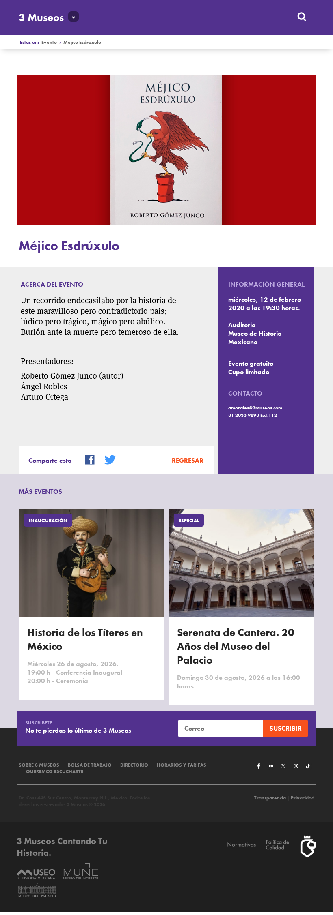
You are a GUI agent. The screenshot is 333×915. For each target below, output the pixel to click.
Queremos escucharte (54, 771)
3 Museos (41, 17)
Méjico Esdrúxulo (82, 42)
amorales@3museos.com (255, 408)
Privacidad (302, 798)
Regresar (187, 460)
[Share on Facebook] (86, 458)
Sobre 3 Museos (39, 765)
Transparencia (270, 798)
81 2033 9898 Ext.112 (252, 415)
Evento (49, 42)
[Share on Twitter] (106, 458)
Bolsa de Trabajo (90, 765)
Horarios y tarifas (181, 765)
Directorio (134, 765)
